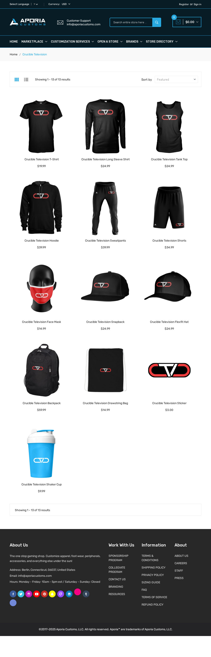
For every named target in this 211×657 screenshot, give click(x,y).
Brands (132, 41)
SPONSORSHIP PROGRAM (118, 558)
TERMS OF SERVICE (154, 597)
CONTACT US (117, 579)
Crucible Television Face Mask (41, 322)
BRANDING (116, 586)
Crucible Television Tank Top (169, 159)
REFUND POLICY (152, 604)
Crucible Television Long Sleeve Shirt (105, 159)
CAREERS (181, 563)
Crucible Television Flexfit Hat (169, 322)
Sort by (146, 79)
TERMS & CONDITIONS (150, 558)
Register (184, 4)
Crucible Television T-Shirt (42, 159)
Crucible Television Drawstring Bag (105, 403)
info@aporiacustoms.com (35, 576)
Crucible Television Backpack (42, 403)
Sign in (197, 4)
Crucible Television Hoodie (42, 240)
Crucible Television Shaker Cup (41, 484)
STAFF (179, 570)
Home (14, 41)
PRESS (179, 578)
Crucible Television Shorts (169, 240)
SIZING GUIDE (151, 582)
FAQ (144, 590)
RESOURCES (117, 594)
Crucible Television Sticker (169, 403)
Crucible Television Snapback (105, 322)
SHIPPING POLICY (153, 567)
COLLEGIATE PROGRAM (117, 570)
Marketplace (32, 41)
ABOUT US (181, 556)
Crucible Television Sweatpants (105, 240)
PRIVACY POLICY (153, 575)
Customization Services (70, 41)
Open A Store (108, 41)
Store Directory (160, 41)
